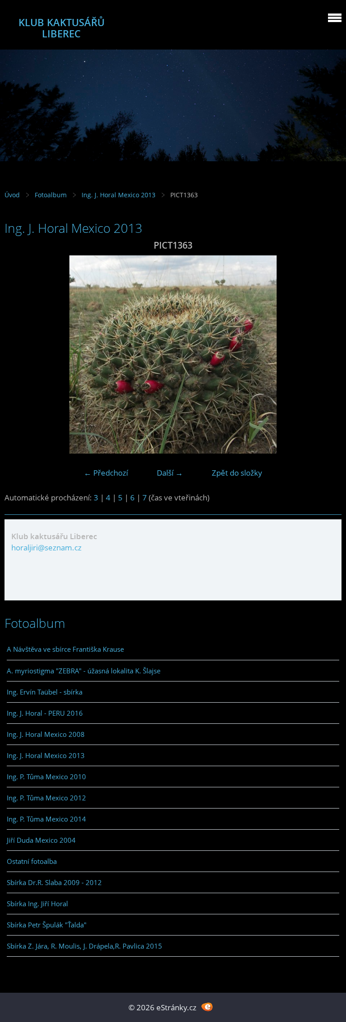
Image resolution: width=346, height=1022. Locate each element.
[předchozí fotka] (19, 354)
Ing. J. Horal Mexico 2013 (118, 195)
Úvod (12, 195)
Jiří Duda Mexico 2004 (41, 840)
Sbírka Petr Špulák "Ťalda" (46, 924)
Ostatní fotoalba (32, 861)
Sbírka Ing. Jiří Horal (37, 903)
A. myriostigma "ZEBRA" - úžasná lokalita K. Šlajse (83, 670)
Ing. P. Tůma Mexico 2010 (46, 776)
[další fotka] (327, 354)
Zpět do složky (237, 473)
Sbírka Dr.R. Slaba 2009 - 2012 (54, 882)
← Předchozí (106, 473)
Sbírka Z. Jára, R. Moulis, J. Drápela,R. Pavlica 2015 (84, 945)
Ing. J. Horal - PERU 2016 (45, 713)
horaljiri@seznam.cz (46, 547)
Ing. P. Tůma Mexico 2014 (46, 818)
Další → (170, 473)
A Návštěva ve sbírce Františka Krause (65, 649)
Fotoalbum (51, 195)
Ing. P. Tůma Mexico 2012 (46, 797)
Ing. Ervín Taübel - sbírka (44, 691)
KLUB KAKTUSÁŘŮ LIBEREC (61, 28)
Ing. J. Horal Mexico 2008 (46, 734)
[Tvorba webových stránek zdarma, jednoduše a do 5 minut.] (207, 1006)
